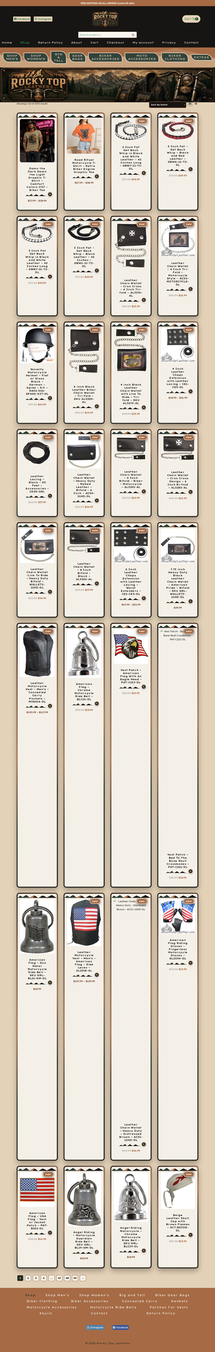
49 (74, 1278)
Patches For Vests (169, 1307)
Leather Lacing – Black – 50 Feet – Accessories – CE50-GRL (37, 484)
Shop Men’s (57, 1295)
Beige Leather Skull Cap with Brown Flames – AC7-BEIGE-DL (178, 1223)
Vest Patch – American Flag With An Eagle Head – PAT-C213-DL (131, 676)
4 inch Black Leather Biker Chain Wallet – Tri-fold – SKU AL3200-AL (84, 394)
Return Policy (50, 42)
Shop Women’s (94, 1295)
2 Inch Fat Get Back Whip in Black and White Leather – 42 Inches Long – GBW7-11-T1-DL (131, 158)
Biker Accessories (90, 1301)
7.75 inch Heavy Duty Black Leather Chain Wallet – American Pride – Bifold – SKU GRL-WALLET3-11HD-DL (178, 583)
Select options (35, 205)
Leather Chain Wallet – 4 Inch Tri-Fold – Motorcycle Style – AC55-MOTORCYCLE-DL (178, 274)
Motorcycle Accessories (52, 1307)
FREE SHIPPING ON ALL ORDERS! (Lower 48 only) (107, 3)
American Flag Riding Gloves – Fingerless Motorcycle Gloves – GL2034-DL (178, 949)
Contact (191, 42)
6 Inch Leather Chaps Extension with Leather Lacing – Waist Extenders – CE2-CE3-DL (131, 581)
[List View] (196, 104)
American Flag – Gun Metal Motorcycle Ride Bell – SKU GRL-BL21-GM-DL (37, 969)
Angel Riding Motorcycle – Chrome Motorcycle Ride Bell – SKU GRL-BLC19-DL (131, 1237)
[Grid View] (190, 104)
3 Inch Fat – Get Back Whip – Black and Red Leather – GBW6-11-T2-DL (178, 155)
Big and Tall (132, 1295)
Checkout (115, 42)
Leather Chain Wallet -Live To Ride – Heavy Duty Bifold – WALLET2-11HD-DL (37, 578)
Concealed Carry (140, 1301)
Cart (94, 42)
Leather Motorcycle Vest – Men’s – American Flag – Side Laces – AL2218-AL (84, 961)
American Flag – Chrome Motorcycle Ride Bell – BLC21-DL (84, 692)
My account (143, 42)
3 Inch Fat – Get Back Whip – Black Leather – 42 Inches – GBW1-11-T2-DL (84, 257)
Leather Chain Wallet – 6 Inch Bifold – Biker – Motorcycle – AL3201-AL (131, 479)
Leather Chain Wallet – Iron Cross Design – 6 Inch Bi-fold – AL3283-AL (178, 480)
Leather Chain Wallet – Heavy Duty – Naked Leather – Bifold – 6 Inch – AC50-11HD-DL (84, 485)
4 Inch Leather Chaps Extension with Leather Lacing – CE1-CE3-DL (178, 378)
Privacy (169, 42)
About (76, 42)
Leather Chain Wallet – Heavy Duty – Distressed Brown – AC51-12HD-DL (131, 1132)
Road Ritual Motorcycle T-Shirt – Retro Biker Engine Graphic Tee (84, 166)
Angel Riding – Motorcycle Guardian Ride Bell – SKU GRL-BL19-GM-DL (84, 1240)
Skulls (46, 1313)
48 (67, 1278)
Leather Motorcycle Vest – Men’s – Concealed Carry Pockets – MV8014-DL (37, 692)
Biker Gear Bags (172, 1295)
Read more (178, 299)
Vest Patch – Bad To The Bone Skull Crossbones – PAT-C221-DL (178, 860)
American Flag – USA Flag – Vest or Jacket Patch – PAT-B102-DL (37, 1221)
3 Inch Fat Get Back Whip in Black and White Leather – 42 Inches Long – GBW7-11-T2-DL (37, 261)
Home (7, 42)
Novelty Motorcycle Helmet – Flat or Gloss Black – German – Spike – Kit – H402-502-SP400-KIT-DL (37, 381)
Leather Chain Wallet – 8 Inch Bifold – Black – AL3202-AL (84, 571)
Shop (25, 42)
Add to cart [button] (131, 310)
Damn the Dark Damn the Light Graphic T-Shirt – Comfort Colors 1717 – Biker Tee (37, 179)
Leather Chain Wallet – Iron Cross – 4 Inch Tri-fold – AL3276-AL (130, 288)
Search (134, 35)
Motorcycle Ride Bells (113, 1307)
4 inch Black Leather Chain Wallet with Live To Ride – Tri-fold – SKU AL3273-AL (131, 394)
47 (59, 1278)
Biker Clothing (42, 1301)
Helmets (179, 1301)
